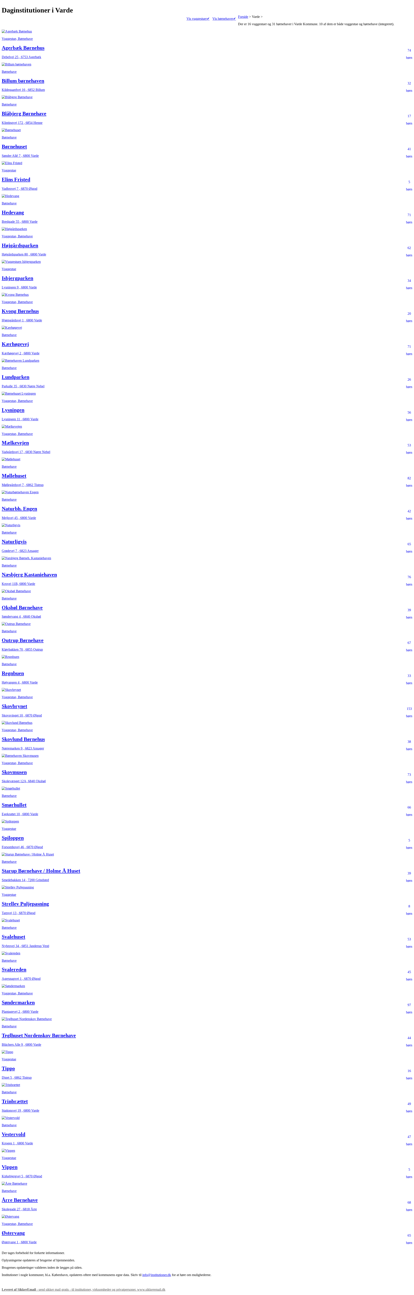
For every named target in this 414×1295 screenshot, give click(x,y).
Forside (243, 17)
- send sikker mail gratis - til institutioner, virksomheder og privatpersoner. (83, 1289)
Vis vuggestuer (198, 18)
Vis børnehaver (224, 18)
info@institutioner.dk (156, 1275)
